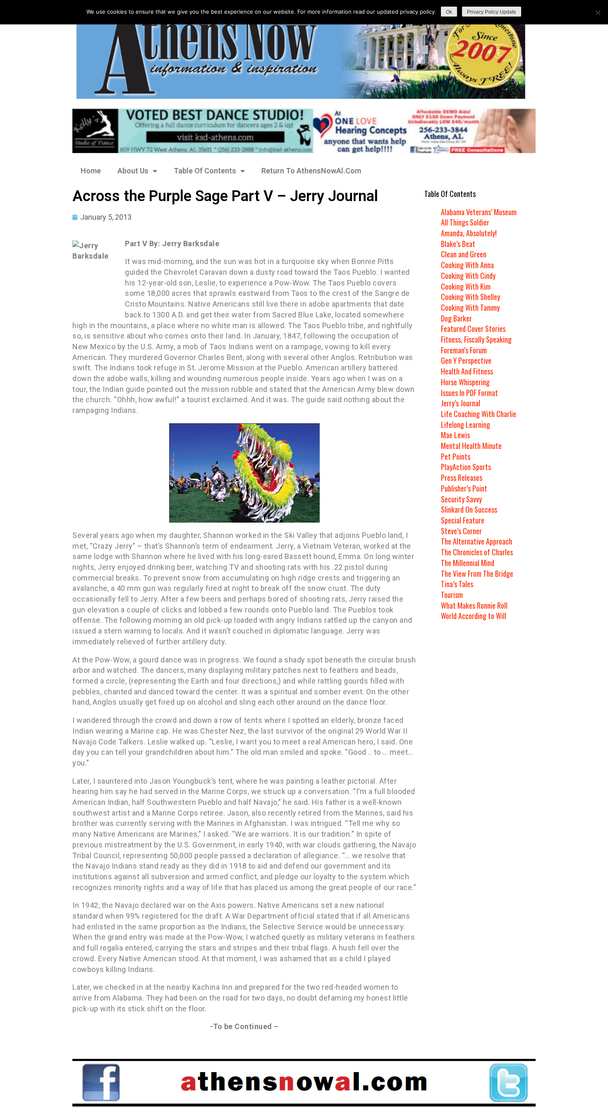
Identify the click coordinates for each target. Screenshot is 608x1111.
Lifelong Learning (465, 424)
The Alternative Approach (476, 541)
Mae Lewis (455, 435)
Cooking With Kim (466, 286)
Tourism (452, 594)
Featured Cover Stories (473, 328)
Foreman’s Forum (464, 350)
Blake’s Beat (458, 243)
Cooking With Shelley (470, 296)
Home (91, 170)
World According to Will (473, 615)
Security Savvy (461, 499)
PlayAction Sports (466, 466)
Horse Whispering (465, 382)
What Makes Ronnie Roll (474, 605)
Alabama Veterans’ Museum (479, 211)
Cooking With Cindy (468, 275)
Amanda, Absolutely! (469, 233)
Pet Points (455, 456)
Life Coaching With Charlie (478, 413)
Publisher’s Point (464, 488)
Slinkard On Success (469, 509)
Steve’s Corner (461, 531)
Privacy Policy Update (491, 12)
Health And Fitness (467, 371)
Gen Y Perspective (466, 360)
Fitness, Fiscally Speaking (476, 339)
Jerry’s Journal (460, 403)
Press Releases (461, 477)
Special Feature (462, 520)
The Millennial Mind (467, 562)
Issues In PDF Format (469, 392)
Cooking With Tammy (470, 307)
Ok (449, 12)
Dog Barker (456, 318)
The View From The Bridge (477, 573)
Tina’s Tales (457, 583)
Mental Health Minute (471, 445)
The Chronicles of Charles (477, 552)
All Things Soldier (465, 222)
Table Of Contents (205, 170)
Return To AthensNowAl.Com (311, 170)
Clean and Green (463, 254)
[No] (598, 12)
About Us (132, 170)
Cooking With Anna (467, 264)
